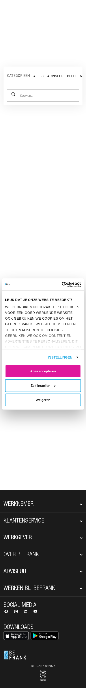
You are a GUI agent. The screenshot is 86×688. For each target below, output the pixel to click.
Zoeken (13, 95)
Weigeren (43, 400)
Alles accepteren (43, 371)
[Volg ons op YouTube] (35, 612)
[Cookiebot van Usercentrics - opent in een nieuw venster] (62, 284)
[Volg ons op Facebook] (7, 612)
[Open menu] (76, 10)
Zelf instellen (40, 385)
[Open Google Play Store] (44, 636)
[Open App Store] (16, 636)
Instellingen (60, 357)
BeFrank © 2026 (43, 666)
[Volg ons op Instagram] (16, 612)
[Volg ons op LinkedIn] (26, 612)
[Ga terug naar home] (15, 10)
